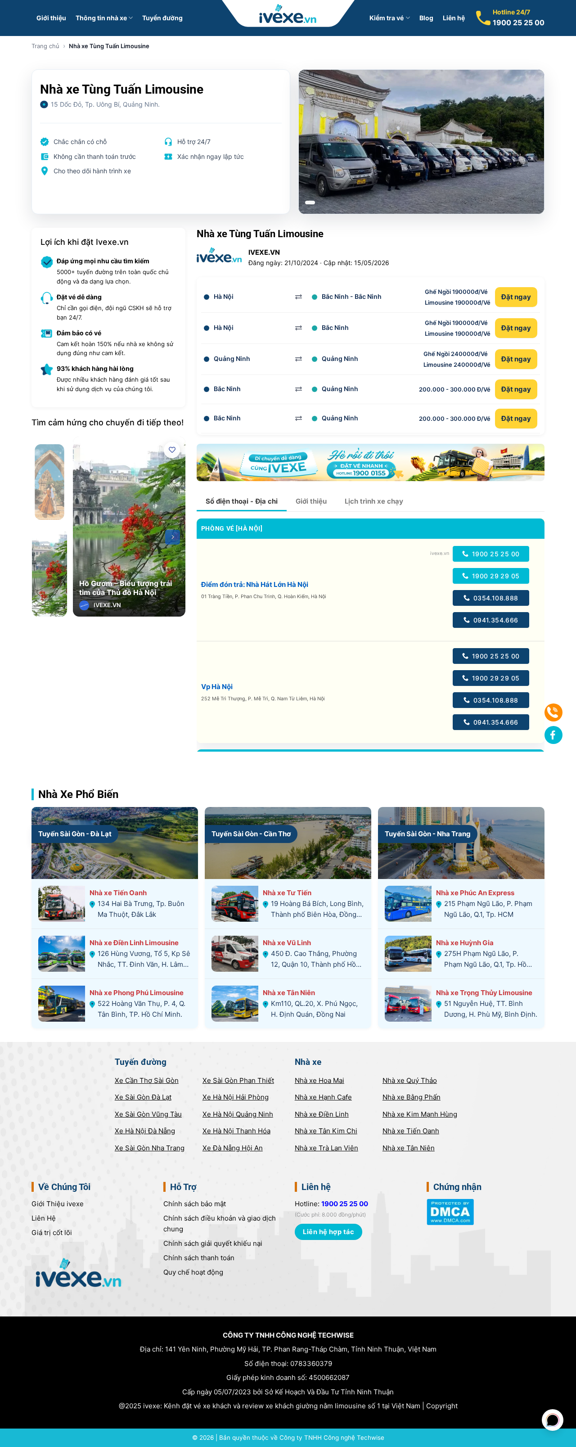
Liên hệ (454, 18)
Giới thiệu (51, 18)
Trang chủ (45, 46)
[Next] (172, 537)
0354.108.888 (494, 598)
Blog (426, 18)
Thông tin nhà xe (101, 18)
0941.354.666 (494, 620)
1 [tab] (310, 202)
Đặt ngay (516, 297)
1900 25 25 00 (518, 22)
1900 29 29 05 (495, 576)
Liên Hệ (44, 1218)
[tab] (242, 501)
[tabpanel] (421, 142)
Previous (85, 537)
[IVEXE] (288, 13)
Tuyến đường (162, 18)
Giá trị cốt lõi (52, 1232)
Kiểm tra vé (386, 18)
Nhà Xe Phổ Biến (78, 794)
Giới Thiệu (58, 1203)
